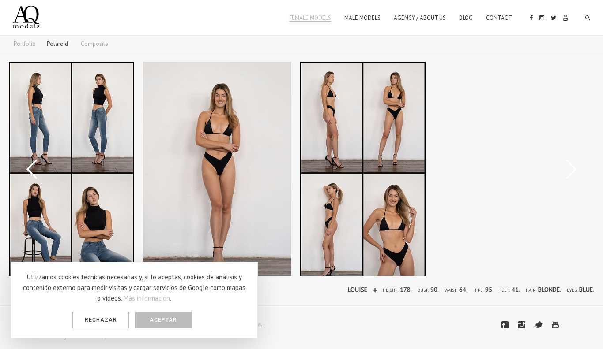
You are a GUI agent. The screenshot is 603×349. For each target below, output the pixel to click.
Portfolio (25, 44)
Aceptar (163, 320)
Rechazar (101, 320)
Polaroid (57, 44)
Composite (94, 44)
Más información (147, 298)
